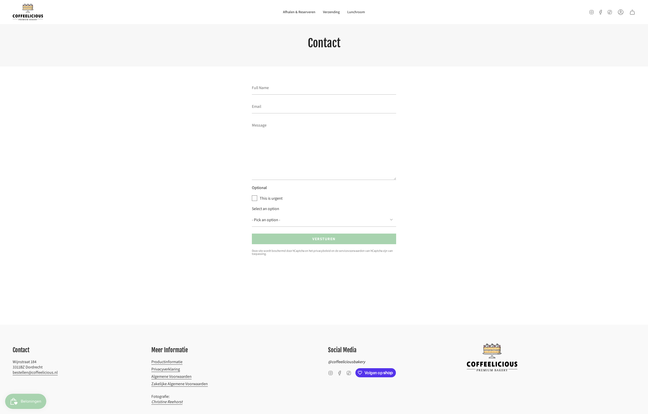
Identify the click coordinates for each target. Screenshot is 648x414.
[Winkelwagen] (632, 12)
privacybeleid (322, 251)
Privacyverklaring (165, 369)
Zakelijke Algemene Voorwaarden (179, 383)
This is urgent (271, 198)
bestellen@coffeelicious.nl (35, 372)
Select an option (265, 208)
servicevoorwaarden (352, 251)
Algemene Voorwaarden (171, 376)
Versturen (324, 238)
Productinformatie (167, 361)
